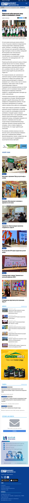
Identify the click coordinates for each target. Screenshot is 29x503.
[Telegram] (22, 18)
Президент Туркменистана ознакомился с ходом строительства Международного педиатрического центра (17, 340)
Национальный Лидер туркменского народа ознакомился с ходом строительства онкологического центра (16, 311)
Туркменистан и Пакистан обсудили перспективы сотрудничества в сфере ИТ (12, 226)
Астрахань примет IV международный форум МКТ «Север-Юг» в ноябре (16, 322)
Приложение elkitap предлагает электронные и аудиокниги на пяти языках (12, 202)
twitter (2, 477)
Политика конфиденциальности (8, 488)
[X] (18, 18)
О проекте (3, 485)
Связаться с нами (4, 489)
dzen (7, 477)
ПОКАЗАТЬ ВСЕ (24, 306)
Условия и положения (5, 486)
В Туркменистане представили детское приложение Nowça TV (13, 301)
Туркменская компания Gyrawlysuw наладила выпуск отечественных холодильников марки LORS (16, 328)
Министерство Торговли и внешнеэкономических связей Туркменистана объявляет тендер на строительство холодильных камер (14, 390)
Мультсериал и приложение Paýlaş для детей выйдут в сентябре (14, 177)
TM (22, 0)
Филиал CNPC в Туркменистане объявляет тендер (11, 408)
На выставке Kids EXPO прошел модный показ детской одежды (14, 251)
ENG (19, 0)
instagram (5, 477)
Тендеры (4, 384)
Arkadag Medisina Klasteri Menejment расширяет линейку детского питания (17, 334)
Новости (4, 306)
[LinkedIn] (19, 18)
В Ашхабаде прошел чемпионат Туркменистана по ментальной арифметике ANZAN (12, 276)
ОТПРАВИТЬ (14, 431)
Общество (4, 10)
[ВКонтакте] (21, 18)
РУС (25, 0)
